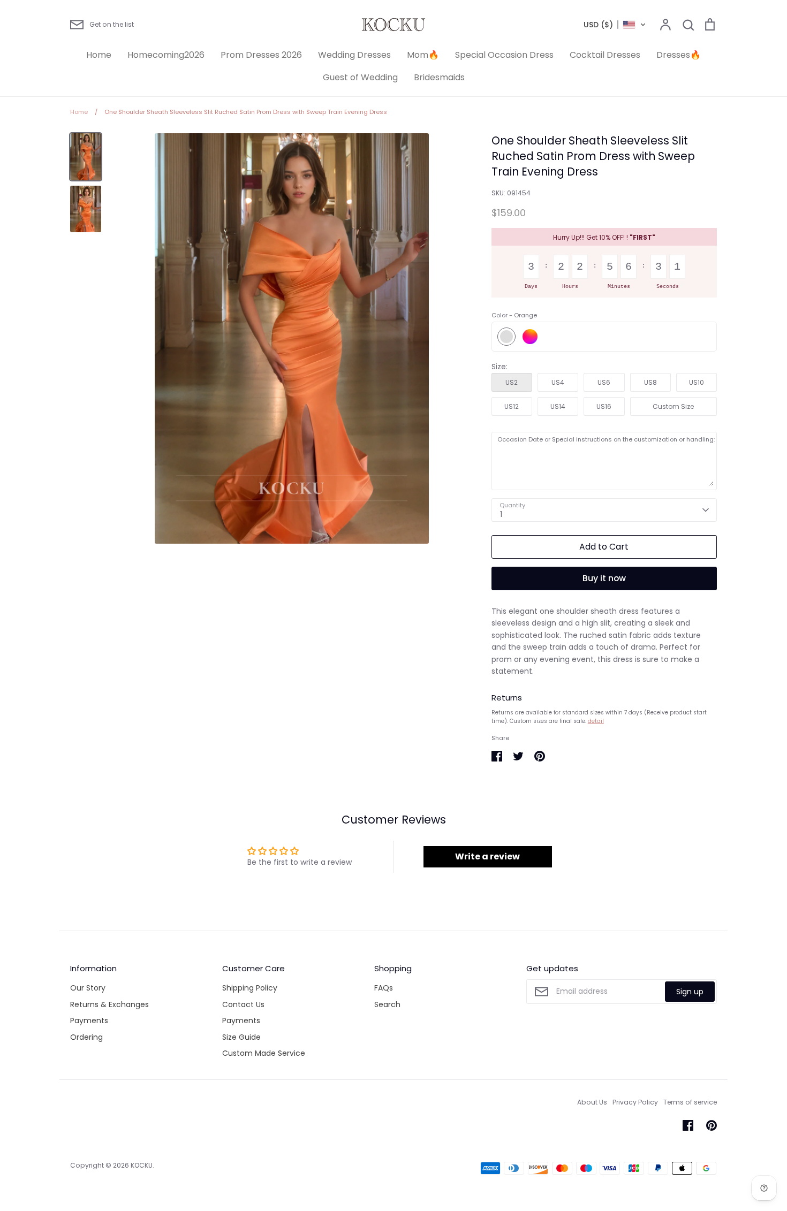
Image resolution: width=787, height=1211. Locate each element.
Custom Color (530, 336)
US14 (557, 406)
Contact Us (243, 1004)
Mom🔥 (423, 55)
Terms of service (690, 1102)
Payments (89, 1020)
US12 (511, 406)
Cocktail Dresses (605, 55)
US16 (603, 406)
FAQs (383, 987)
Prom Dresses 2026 (261, 55)
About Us (592, 1102)
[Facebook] (688, 1125)
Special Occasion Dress (504, 55)
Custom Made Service (263, 1053)
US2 (511, 382)
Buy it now (604, 578)
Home (98, 55)
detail (596, 721)
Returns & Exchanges (109, 1004)
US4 (557, 382)
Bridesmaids (439, 77)
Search (387, 1004)
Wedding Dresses (354, 55)
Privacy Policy (635, 1102)
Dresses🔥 (678, 55)
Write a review (487, 856)
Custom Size (673, 406)
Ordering (86, 1037)
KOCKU (142, 1165)
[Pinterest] (711, 1125)
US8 (650, 382)
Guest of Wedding (360, 77)
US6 (603, 382)
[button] (614, 24)
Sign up (689, 991)
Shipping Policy (249, 987)
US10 (696, 382)
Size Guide (241, 1037)
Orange (506, 336)
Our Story (87, 987)
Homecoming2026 (166, 55)
